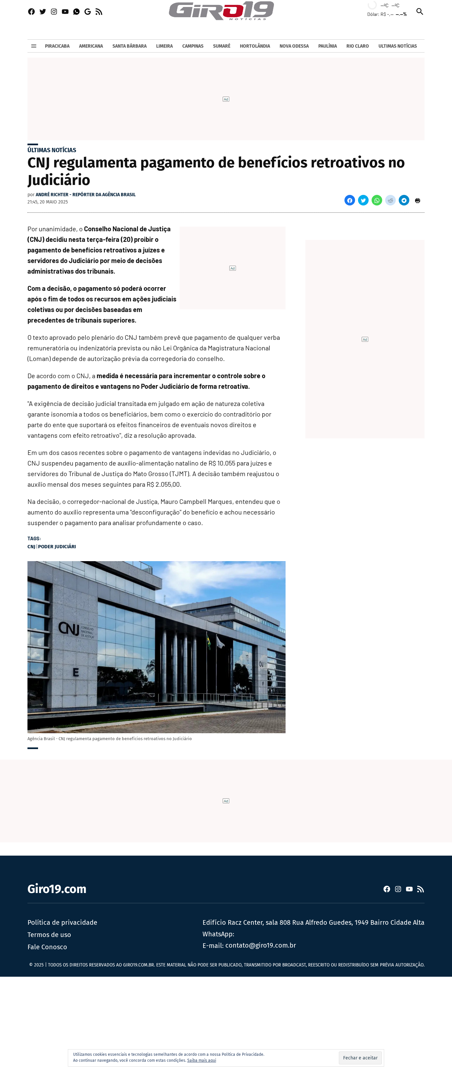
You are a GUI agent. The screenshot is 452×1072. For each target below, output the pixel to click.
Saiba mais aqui (201, 1060)
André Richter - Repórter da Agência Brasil (86, 195)
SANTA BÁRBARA (130, 46)
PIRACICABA (57, 46)
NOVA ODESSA (294, 46)
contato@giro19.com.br (260, 945)
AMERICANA (91, 46)
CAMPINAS (192, 46)
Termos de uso (49, 935)
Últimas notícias (51, 150)
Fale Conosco (47, 947)
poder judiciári (57, 547)
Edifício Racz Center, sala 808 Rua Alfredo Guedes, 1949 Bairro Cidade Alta (314, 922)
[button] (349, 200)
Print (417, 200)
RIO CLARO (357, 46)
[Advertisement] (198, 1023)
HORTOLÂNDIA (255, 46)
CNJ (31, 547)
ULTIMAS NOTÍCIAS (398, 46)
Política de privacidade (62, 922)
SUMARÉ (221, 46)
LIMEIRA (164, 46)
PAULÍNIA (327, 46)
